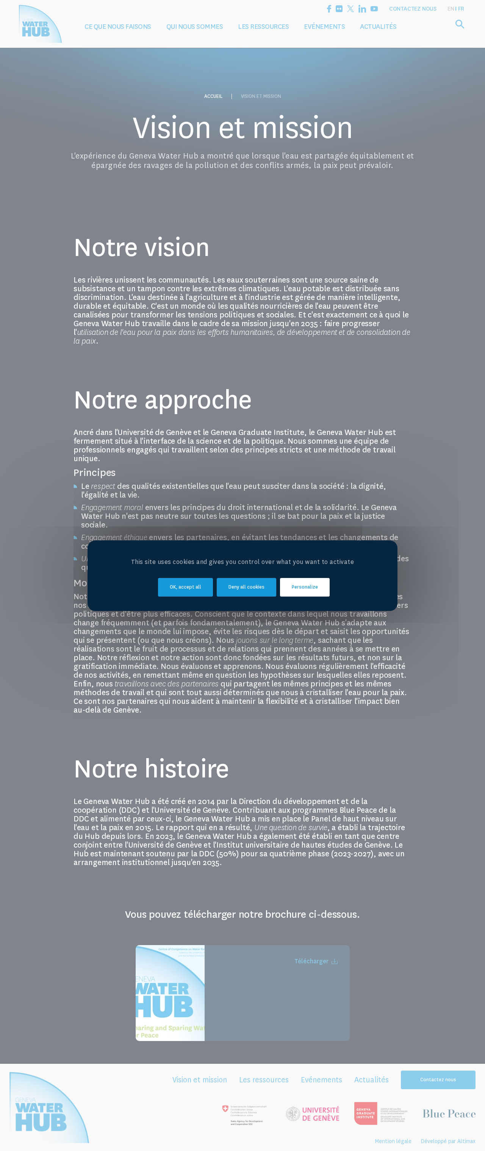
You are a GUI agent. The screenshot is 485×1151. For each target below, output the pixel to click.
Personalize (305, 587)
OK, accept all (185, 587)
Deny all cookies (246, 587)
